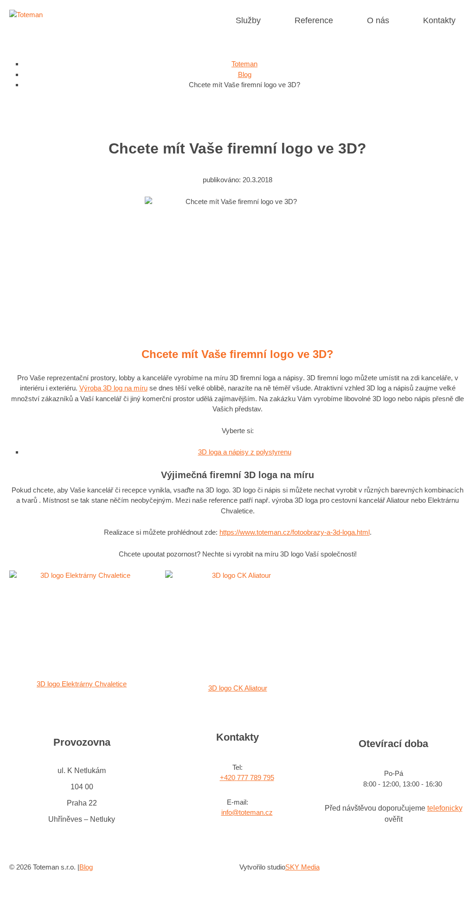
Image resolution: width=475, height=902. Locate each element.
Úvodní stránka (211, 20)
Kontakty (439, 20)
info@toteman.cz (247, 812)
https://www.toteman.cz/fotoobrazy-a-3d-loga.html (294, 532)
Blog (244, 74)
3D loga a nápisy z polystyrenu (244, 452)
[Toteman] (26, 14)
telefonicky (444, 808)
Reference (314, 20)
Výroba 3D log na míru (113, 388)
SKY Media (302, 867)
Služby (248, 20)
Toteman (244, 64)
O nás (378, 20)
